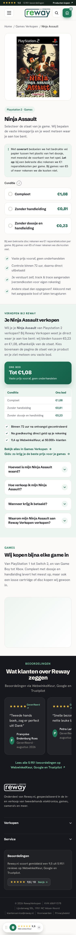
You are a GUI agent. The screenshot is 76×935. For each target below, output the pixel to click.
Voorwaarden (44, 913)
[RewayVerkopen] (37, 13)
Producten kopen (63, 2)
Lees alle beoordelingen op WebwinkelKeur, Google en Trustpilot (38, 765)
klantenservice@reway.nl (20, 913)
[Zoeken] (56, 12)
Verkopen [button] (11, 823)
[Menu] (9, 13)
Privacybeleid (62, 913)
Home (8, 26)
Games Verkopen (27, 26)
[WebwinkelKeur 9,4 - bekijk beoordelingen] (13, 927)
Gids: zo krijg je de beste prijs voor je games (37, 454)
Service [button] (10, 839)
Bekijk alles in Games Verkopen (28, 449)
